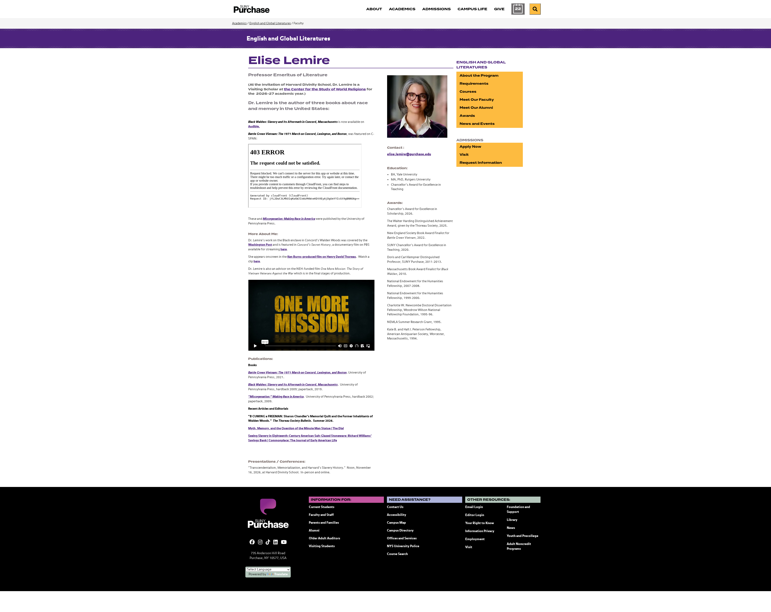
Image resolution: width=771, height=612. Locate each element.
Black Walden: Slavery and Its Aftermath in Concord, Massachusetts (293, 384)
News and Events (477, 123)
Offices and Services (402, 538)
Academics (239, 23)
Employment (475, 539)
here (283, 249)
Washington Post (260, 244)
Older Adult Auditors (324, 538)
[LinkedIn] (275, 542)
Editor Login (474, 515)
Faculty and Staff (321, 515)
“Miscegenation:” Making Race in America (276, 396)
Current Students (321, 507)
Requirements (474, 83)
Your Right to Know (479, 523)
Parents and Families (324, 522)
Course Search (397, 554)
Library (512, 520)
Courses (468, 91)
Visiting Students (322, 546)
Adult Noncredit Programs (519, 547)
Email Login (474, 507)
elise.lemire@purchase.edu (409, 154)
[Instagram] (260, 542)
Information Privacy (479, 531)
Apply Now (470, 146)
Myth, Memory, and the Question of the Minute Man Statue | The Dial (296, 428)
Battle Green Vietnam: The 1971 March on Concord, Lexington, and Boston (297, 372)
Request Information (481, 162)
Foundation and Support (518, 510)
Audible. (254, 126)
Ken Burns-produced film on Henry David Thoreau (321, 256)
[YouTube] (283, 542)
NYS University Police (403, 546)
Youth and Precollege (522, 536)
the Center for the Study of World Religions (325, 89)
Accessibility (396, 515)
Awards (467, 115)
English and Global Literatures (270, 23)
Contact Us (395, 507)
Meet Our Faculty (477, 99)
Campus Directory (400, 530)
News (511, 528)
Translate (281, 574)
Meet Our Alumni (476, 107)
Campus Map (396, 522)
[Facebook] (252, 542)
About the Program (479, 75)
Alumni (314, 530)
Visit (464, 154)
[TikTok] (268, 542)
